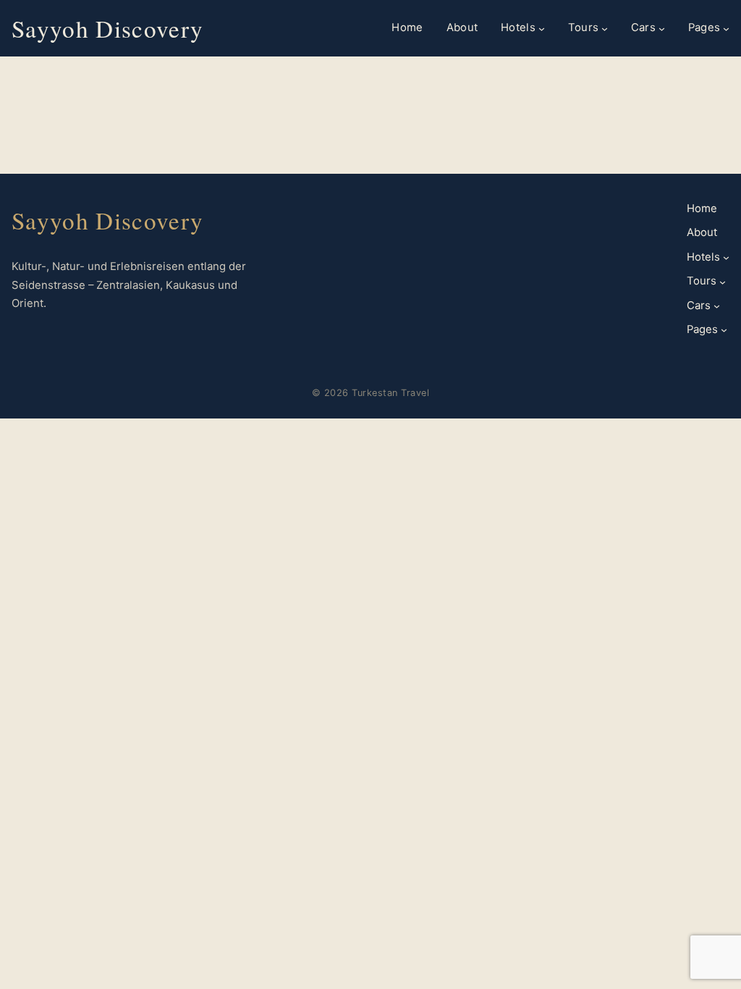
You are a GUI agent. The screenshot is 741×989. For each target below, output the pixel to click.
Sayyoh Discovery (107, 28)
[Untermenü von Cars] (662, 28)
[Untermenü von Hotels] (541, 28)
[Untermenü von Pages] (726, 28)
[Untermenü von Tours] (604, 28)
